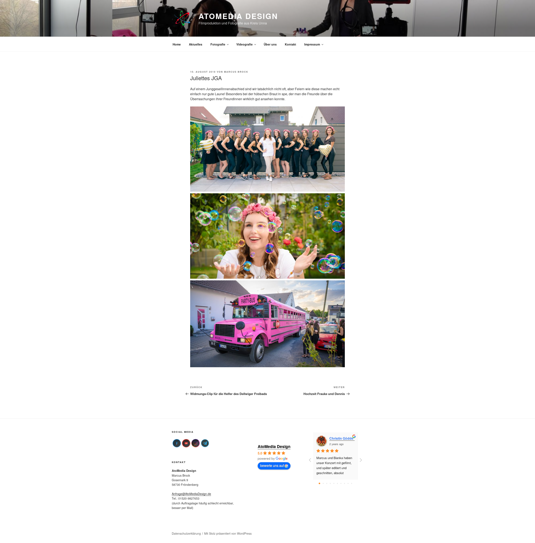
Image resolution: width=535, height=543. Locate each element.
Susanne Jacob (341, 438)
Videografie (244, 44)
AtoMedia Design (238, 15)
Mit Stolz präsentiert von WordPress (228, 533)
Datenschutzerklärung (186, 533)
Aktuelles (195, 44)
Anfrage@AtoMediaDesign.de (191, 494)
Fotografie (217, 44)
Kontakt (290, 44)
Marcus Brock (236, 71)
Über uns (270, 44)
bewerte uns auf (272, 465)
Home (177, 44)
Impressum (312, 44)
